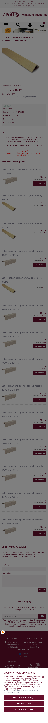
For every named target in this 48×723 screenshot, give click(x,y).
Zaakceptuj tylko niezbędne (24, 698)
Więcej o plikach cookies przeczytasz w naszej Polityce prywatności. (21, 691)
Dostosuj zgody (24, 704)
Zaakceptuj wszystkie (24, 710)
